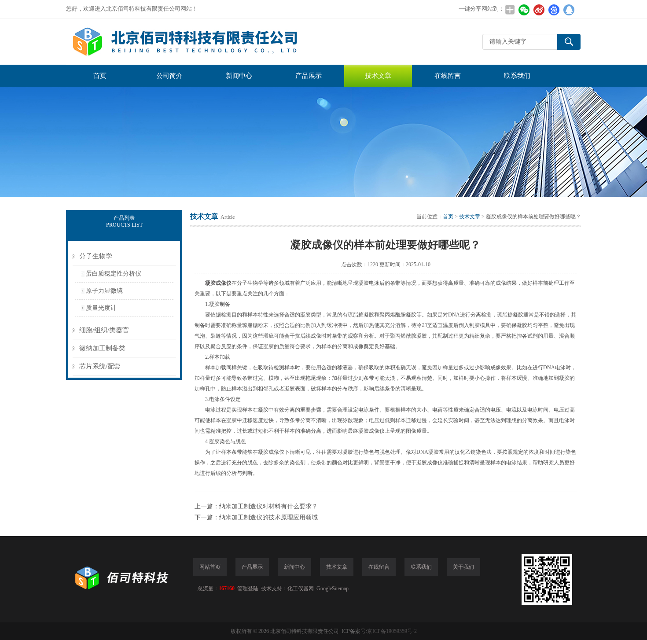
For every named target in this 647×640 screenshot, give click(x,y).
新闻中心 (239, 75)
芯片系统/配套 (100, 366)
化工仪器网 (300, 588)
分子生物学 (95, 256)
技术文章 (378, 75)
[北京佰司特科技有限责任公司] (198, 41)
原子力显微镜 (104, 290)
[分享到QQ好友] (568, 10)
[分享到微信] (524, 10)
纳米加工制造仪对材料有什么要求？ (268, 506)
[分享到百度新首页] (554, 10)
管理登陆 (247, 588)
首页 (100, 75)
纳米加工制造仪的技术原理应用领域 (268, 517)
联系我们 (517, 75)
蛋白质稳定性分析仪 (113, 273)
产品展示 (308, 75)
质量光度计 (101, 308)
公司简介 (169, 75)
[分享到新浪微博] (539, 10)
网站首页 (210, 567)
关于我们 (463, 567)
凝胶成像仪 (218, 283)
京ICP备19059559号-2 (392, 631)
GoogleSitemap (332, 588)
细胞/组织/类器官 (104, 330)
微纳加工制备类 (102, 348)
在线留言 (447, 75)
